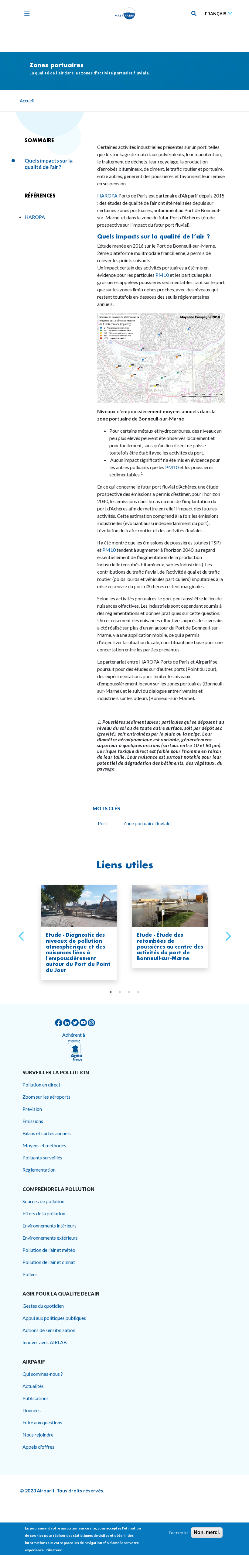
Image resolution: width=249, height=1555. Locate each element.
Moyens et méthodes (44, 1145)
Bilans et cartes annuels (46, 1133)
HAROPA (107, 195)
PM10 (162, 275)
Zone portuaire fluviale (146, 823)
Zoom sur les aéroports (46, 1097)
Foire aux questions (42, 1422)
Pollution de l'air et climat (48, 1262)
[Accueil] (125, 13)
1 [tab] (111, 992)
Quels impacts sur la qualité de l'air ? (49, 164)
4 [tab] (138, 992)
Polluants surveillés (42, 1157)
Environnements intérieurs (49, 1225)
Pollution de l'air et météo (48, 1250)
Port (102, 823)
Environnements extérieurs (50, 1238)
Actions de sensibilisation (48, 1330)
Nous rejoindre (37, 1434)
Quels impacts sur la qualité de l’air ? (153, 236)
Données (31, 1410)
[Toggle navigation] (25, 13)
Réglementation (39, 1169)
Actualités (33, 1386)
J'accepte (178, 1532)
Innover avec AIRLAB (44, 1342)
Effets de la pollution (43, 1213)
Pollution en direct (41, 1084)
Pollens (30, 1274)
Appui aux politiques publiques (54, 1318)
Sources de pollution (43, 1201)
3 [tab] (129, 992)
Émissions (32, 1121)
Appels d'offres (38, 1447)
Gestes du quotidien (43, 1306)
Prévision (32, 1109)
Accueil (27, 100)
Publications (35, 1398)
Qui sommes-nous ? (42, 1374)
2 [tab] (120, 992)
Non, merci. (207, 1532)
